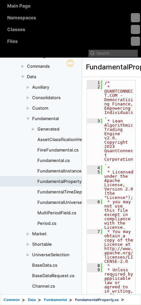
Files (12, 41)
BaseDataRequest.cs (53, 275)
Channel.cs (43, 286)
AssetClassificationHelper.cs (66, 139)
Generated (48, 129)
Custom (40, 108)
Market (39, 233)
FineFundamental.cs (58, 149)
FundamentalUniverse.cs (62, 202)
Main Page (18, 6)
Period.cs (46, 223)
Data (31, 76)
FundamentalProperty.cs (62, 181)
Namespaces (21, 17)
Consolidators (46, 97)
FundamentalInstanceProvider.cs (70, 170)
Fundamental (45, 118)
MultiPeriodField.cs (56, 212)
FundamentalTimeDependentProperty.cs (78, 191)
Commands (38, 66)
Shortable (42, 244)
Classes (16, 29)
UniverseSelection (51, 254)
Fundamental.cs (53, 160)
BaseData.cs (44, 265)
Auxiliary (40, 87)
